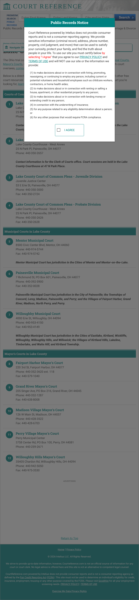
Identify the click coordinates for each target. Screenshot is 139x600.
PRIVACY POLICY (91, 57)
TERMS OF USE (38, 61)
